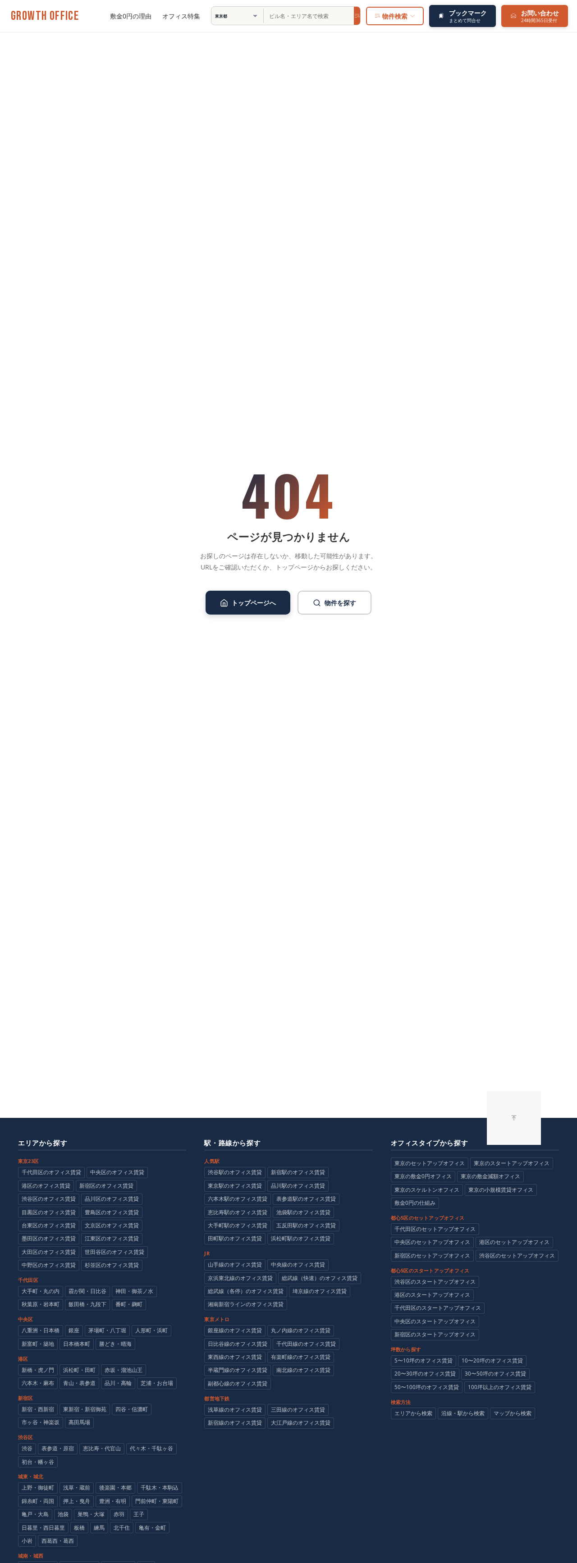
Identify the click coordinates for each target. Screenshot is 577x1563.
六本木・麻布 (38, 1383)
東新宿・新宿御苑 (84, 1409)
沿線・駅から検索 (463, 1413)
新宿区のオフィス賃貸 (106, 1185)
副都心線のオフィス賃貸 (237, 1383)
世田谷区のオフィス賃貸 (114, 1252)
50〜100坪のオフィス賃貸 (426, 1387)
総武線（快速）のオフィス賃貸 (319, 1278)
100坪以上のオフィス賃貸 (499, 1387)
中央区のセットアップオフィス (432, 1242)
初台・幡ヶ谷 (38, 1461)
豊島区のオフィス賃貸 (112, 1212)
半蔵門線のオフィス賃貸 (237, 1370)
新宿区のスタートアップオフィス (435, 1334)
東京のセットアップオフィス (429, 1163)
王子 (138, 1514)
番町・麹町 (128, 1304)
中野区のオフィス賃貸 (49, 1265)
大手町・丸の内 (41, 1291)
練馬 (99, 1527)
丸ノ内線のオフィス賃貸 (300, 1330)
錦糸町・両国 (38, 1501)
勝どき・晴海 (115, 1343)
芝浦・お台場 (157, 1383)
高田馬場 (79, 1422)
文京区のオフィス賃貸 (112, 1225)
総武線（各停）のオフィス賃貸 (246, 1291)
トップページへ (254, 602)
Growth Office (45, 16)
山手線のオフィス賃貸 (235, 1264)
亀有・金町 (152, 1527)
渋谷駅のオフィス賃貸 (235, 1172)
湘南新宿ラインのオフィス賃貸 (246, 1304)
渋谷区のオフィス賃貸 (49, 1198)
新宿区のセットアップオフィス (432, 1255)
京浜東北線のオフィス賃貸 (240, 1278)
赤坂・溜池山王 (123, 1370)
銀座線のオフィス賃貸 (235, 1330)
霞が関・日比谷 (87, 1291)
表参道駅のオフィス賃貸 (306, 1198)
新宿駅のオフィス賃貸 (298, 1172)
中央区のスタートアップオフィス (435, 1321)
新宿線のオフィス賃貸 (235, 1422)
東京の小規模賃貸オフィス (500, 1189)
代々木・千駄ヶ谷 (151, 1448)
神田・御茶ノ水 (134, 1291)
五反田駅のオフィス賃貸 (306, 1225)
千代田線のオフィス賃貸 (306, 1343)
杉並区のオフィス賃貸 (112, 1265)
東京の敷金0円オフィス (423, 1176)
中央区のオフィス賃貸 (117, 1172)
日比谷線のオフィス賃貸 (237, 1343)
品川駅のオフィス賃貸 (298, 1185)
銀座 (74, 1330)
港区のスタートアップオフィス (432, 1294)
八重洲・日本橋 (41, 1330)
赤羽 (119, 1514)
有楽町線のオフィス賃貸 (300, 1356)
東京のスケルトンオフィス (426, 1189)
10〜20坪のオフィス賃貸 (492, 1360)
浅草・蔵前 (76, 1487)
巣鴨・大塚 (91, 1514)
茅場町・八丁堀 (107, 1330)
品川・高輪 (118, 1383)
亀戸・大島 (35, 1514)
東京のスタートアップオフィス (512, 1163)
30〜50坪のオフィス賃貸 (495, 1373)
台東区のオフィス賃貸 (49, 1225)
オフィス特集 (181, 16)
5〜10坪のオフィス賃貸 (423, 1360)
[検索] (357, 16)
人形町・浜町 (151, 1330)
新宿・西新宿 (38, 1409)
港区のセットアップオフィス (514, 1242)
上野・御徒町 (38, 1487)
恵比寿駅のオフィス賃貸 (237, 1212)
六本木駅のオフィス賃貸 (237, 1198)
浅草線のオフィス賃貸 (235, 1409)
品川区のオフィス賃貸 (112, 1198)
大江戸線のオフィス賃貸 (300, 1422)
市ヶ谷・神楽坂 (41, 1422)
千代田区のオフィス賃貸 (51, 1172)
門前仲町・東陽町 (157, 1501)
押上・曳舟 (76, 1501)
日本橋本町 (76, 1343)
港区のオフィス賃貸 (46, 1185)
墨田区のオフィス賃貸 (49, 1238)
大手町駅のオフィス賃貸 (237, 1225)
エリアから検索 (413, 1413)
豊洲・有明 (112, 1501)
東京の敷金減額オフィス (490, 1176)
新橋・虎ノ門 (38, 1370)
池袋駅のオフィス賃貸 (303, 1212)
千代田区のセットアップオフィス (435, 1229)
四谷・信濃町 (131, 1409)
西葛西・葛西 (57, 1540)
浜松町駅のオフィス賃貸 (300, 1238)
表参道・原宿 (57, 1448)
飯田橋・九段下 (87, 1304)
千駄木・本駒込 (160, 1487)
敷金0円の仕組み (414, 1202)
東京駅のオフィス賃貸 (235, 1185)
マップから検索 (512, 1413)
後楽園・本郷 (115, 1487)
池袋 (63, 1514)
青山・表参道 (79, 1383)
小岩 (27, 1540)
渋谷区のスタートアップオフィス (435, 1281)
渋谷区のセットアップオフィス (517, 1255)
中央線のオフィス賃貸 (298, 1264)
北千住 (122, 1527)
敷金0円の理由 (130, 16)
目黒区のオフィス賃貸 (49, 1212)
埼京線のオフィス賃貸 (320, 1291)
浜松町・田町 (79, 1370)
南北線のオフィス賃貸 (303, 1370)
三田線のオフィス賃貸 (298, 1409)
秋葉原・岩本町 (41, 1304)
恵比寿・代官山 (102, 1448)
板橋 (79, 1527)
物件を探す (340, 602)
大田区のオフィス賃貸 (49, 1252)
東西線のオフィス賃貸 (235, 1356)
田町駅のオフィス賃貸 (235, 1238)
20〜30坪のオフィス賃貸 (425, 1373)
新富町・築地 (38, 1343)
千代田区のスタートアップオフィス (437, 1307)
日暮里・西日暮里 (43, 1527)
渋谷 (27, 1448)
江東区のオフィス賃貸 (112, 1238)
